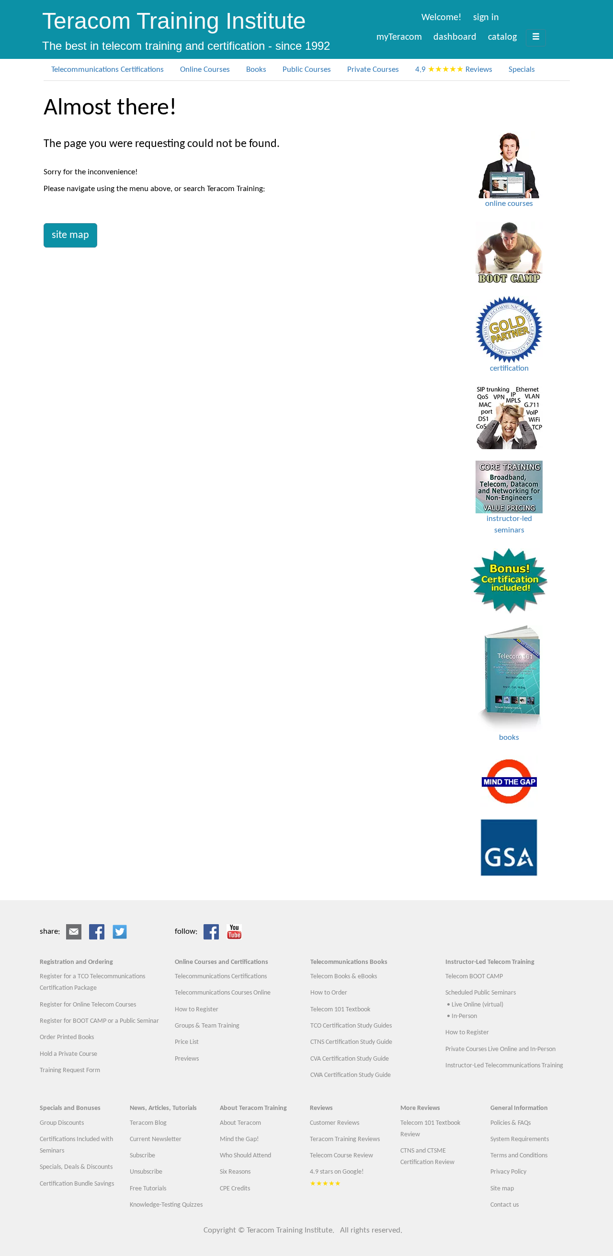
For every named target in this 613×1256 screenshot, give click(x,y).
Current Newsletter (156, 1139)
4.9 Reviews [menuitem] (453, 70)
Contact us (504, 1205)
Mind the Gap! (239, 1139)
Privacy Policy (508, 1172)
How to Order (328, 992)
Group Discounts (62, 1123)
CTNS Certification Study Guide (351, 1042)
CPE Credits (235, 1188)
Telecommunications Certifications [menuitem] (107, 70)
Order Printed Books (67, 1037)
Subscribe (142, 1155)
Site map (502, 1188)
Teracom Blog (148, 1123)
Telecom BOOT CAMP (474, 976)
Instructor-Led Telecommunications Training (504, 1065)
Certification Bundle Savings (77, 1184)
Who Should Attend (245, 1155)
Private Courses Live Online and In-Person (500, 1049)
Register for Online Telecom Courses (88, 1004)
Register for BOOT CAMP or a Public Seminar (99, 1021)
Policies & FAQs (510, 1123)
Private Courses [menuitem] (373, 70)
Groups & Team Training (207, 1026)
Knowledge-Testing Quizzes (166, 1205)
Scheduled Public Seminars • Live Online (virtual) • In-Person (480, 1004)
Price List (187, 1042)
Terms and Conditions (518, 1155)
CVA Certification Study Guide (349, 1059)
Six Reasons (235, 1172)
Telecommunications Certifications (221, 976)
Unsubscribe (146, 1172)
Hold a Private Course (68, 1054)
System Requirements (519, 1139)
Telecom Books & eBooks (343, 976)
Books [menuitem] (256, 70)
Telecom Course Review (341, 1155)
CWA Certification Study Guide (350, 1075)
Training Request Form (70, 1070)
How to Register (196, 1009)
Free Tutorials (148, 1188)
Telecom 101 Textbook (340, 1009)
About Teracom (240, 1123)
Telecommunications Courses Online (223, 992)
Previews (187, 1059)
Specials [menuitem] (522, 70)
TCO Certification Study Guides (351, 1026)
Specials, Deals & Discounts (76, 1167)
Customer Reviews (334, 1123)
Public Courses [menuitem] (307, 70)
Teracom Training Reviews (345, 1139)
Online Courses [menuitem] (205, 70)
